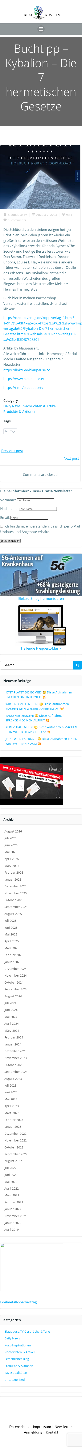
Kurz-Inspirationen (17, 1345)
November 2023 (15, 1058)
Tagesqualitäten (15, 1373)
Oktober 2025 (13, 900)
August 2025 (13, 914)
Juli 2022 (10, 1168)
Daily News (12, 406)
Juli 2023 (10, 1085)
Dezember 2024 (15, 969)
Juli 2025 (10, 921)
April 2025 (11, 941)
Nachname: (9, 508)
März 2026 (11, 866)
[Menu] (41, 29)
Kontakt (52, 1432)
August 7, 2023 (46, 215)
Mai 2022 (10, 1182)
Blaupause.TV (17, 215)
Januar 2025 (12, 962)
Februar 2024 (13, 1037)
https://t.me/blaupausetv (23, 387)
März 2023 (11, 1113)
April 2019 (11, 1230)
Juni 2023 (10, 1092)
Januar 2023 (12, 1127)
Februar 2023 (13, 1120)
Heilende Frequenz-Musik (41, 648)
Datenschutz (19, 1426)
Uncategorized (14, 1380)
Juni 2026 (10, 845)
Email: (5, 517)
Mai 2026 (10, 852)
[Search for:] (36, 665)
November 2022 (15, 1140)
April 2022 (11, 1188)
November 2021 (15, 1216)
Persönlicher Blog (16, 1359)
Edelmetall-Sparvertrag (18, 1302)
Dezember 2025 (15, 886)
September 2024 (16, 989)
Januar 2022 (12, 1209)
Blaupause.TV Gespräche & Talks (27, 1331)
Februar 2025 (13, 955)
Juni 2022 (10, 1175)
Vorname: (8, 500)
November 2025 (15, 893)
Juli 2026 (10, 838)
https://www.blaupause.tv (23, 378)
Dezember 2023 (15, 1051)
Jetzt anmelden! (10, 540)
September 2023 (16, 1072)
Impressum (42, 1426)
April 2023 (11, 1106)
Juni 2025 (10, 928)
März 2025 (11, 948)
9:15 (69, 215)
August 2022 (13, 1161)
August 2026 (13, 831)
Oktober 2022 (13, 1147)
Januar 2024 (12, 1044)
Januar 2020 (12, 1223)
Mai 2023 (10, 1099)
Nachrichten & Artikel (40, 406)
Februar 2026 (13, 872)
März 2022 (11, 1195)
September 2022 (16, 1154)
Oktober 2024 (13, 982)
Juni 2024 (10, 1010)
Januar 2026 (12, 879)
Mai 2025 (10, 934)
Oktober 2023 (13, 1065)
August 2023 (13, 1079)
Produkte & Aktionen (19, 411)
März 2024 (11, 1031)
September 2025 (16, 907)
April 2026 (11, 859)
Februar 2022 (13, 1202)
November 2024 (15, 975)
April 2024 (11, 1024)
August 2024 (13, 996)
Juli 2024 (10, 1003)
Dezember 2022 (15, 1134)
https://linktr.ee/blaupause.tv (26, 370)
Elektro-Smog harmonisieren (41, 598)
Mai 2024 (10, 1017)
